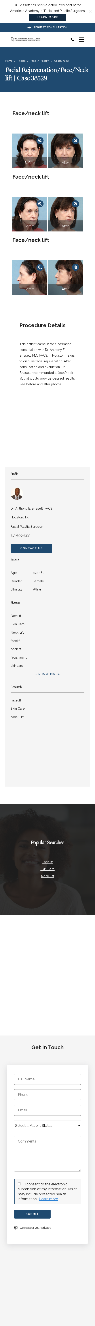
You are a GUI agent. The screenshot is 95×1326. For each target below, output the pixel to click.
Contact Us (31, 548)
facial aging (19, 657)
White (26, 589)
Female (27, 581)
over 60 (27, 573)
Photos (21, 60)
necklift (16, 649)
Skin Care (18, 624)
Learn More (47, 17)
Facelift (45, 60)
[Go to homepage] (37, 39)
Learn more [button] (48, 1199)
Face (33, 60)
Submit (32, 1214)
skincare (17, 665)
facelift (15, 641)
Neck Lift (17, 632)
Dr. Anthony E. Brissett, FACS (31, 508)
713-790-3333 (20, 535)
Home (8, 60)
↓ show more (47, 673)
